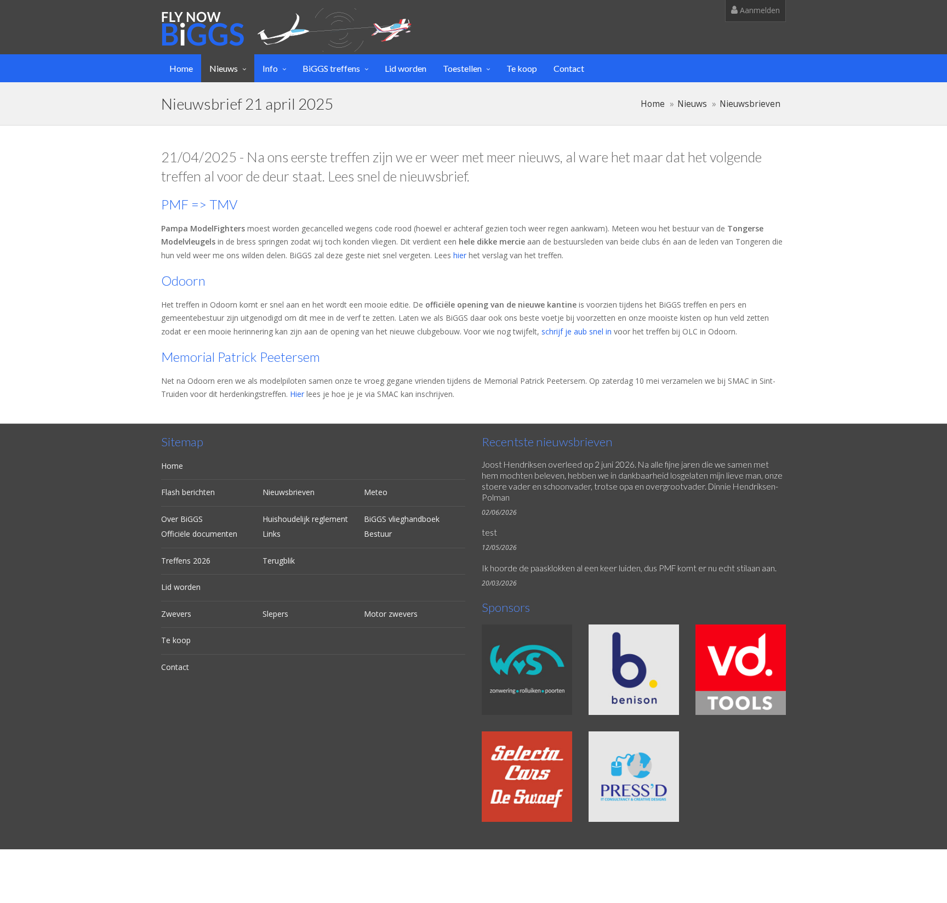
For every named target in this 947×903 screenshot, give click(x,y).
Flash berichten (188, 492)
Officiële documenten (199, 534)
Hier (297, 394)
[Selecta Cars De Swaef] (527, 776)
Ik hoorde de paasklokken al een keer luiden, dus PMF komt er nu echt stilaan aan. (629, 568)
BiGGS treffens (331, 68)
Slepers (275, 614)
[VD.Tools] (740, 669)
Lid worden (405, 68)
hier (459, 255)
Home (181, 68)
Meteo (375, 492)
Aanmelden (759, 10)
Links (272, 534)
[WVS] (527, 669)
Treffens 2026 (185, 560)
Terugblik (279, 560)
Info (270, 68)
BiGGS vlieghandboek (402, 519)
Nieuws (223, 68)
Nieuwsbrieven (750, 104)
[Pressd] (634, 776)
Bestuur (378, 534)
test (489, 532)
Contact (569, 68)
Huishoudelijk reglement (305, 519)
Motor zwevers (391, 614)
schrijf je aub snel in (576, 331)
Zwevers (176, 614)
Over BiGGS (182, 519)
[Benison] (634, 669)
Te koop (521, 68)
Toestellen (462, 68)
